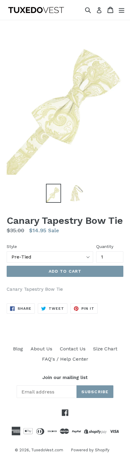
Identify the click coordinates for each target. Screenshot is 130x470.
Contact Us (73, 349)
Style (12, 246)
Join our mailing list (65, 377)
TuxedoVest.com (47, 450)
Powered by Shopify (90, 450)
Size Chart (105, 349)
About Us (41, 349)
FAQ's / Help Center (65, 359)
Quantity (104, 246)
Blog (18, 349)
